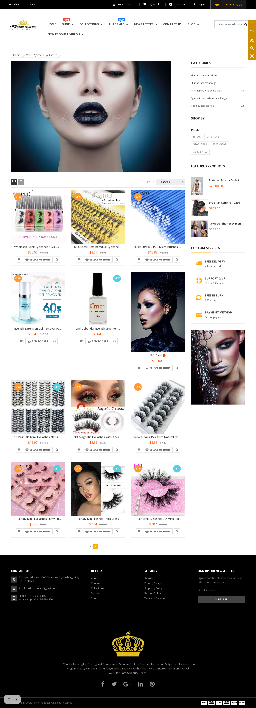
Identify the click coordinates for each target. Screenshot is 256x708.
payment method (218, 312)
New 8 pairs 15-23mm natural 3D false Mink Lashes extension (175, 437)
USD (25, 4)
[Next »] (105, 546)
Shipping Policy (153, 588)
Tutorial (95, 593)
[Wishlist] (19, 259)
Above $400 (200, 151)
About (94, 578)
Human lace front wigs (203, 83)
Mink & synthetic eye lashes (206, 90)
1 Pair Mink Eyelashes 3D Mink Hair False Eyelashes (167, 519)
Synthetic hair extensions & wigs (209, 98)
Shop (94, 598)
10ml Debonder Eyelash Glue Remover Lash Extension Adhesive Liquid (120, 328)
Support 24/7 (215, 278)
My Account (125, 4)
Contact (95, 583)
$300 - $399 (219, 144)
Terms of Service (154, 598)
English (13, 4)
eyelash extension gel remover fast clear (41, 328)
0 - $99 (197, 137)
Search (148, 578)
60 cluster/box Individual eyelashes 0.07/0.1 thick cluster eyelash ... (118, 247)
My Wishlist (155, 4)
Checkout (180, 4)
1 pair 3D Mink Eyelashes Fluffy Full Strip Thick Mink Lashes (52, 519)
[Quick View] (57, 259)
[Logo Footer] (128, 646)
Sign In (202, 4)
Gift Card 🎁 (158, 355)
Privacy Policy (152, 583)
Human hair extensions (204, 75)
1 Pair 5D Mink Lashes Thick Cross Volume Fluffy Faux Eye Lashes (117, 519)
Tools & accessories (202, 105)
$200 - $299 (200, 144)
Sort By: (150, 182)
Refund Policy (152, 593)
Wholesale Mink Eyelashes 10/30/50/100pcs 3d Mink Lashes (53, 247)
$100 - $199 (213, 137)
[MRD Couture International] (223, 702)
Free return (214, 295)
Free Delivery (215, 261)
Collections (97, 588)
